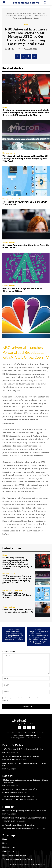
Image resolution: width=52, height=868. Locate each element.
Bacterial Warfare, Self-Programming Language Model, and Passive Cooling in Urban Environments (13, 636)
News (15, 14)
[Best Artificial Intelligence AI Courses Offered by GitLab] (26, 268)
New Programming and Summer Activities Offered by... (24, 764)
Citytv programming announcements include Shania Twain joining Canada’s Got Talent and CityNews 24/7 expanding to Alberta (25, 112)
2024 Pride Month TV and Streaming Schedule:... (23, 749)
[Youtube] (33, 727)
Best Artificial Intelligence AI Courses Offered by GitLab (22, 289)
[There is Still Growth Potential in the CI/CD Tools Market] (26, 181)
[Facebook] (17, 56)
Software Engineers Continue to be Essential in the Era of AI (25, 246)
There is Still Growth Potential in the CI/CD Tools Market (24, 203)
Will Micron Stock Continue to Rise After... (20, 789)
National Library (8, 153)
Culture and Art (8, 242)
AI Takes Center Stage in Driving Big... (18, 825)
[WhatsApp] (34, 56)
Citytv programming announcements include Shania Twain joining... (25, 781)
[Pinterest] (28, 56)
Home (9, 14)
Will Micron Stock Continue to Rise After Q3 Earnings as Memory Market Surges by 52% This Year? (25, 158)
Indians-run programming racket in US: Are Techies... (24, 810)
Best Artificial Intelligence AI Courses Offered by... (24, 818)
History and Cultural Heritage (14, 199)
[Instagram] (24, 727)
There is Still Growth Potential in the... (18, 796)
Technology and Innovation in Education (18, 828)
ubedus (11, 49)
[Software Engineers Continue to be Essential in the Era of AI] (26, 224)
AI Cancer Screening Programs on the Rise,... (21, 756)
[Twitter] (23, 56)
